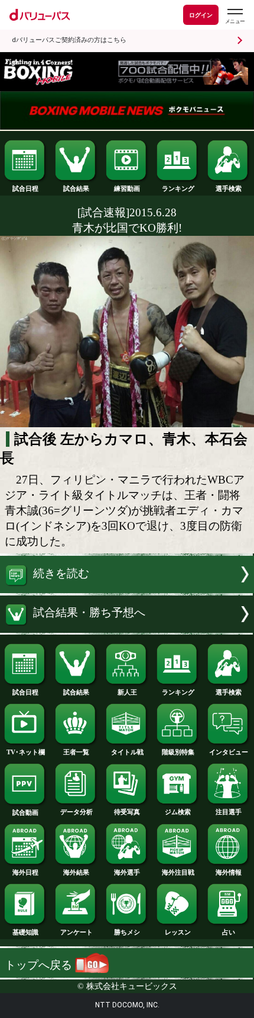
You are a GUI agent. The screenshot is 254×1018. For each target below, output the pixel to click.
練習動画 (127, 188)
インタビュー (228, 752)
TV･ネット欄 (25, 752)
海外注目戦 (178, 872)
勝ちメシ (127, 932)
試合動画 (25, 812)
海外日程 (25, 872)
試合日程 (25, 188)
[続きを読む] (127, 589)
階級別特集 (178, 752)
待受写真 (127, 811)
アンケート (76, 932)
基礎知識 (25, 932)
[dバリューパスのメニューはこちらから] (234, 16)
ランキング (178, 188)
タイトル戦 (127, 752)
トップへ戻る (40, 965)
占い (228, 932)
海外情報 (229, 872)
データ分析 (76, 811)
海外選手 (127, 872)
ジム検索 (178, 811)
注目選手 (229, 811)
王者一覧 (76, 752)
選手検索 (229, 188)
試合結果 (76, 188)
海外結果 (76, 872)
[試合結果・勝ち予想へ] (127, 629)
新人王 (127, 692)
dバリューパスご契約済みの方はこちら (69, 40)
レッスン (178, 932)
